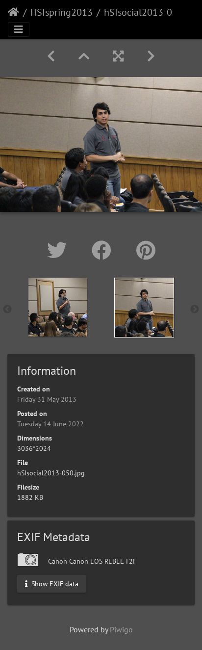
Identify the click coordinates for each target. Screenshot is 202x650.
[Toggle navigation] (18, 29)
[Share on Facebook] (104, 250)
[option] (58, 307)
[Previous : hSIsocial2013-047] (51, 56)
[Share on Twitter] (59, 250)
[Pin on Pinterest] (145, 250)
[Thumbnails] (84, 56)
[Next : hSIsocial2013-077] (151, 56)
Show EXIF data (53, 583)
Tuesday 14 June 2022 (50, 423)
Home (13, 12)
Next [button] (195, 309)
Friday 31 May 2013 (46, 399)
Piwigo (121, 629)
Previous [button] (7, 309)
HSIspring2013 (61, 12)
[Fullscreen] (118, 56)
